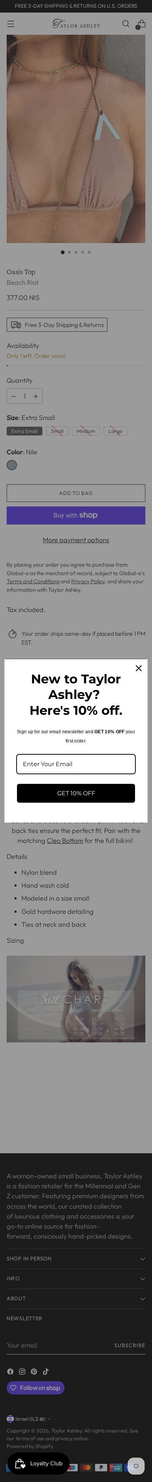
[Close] (139, 668)
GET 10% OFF (76, 793)
